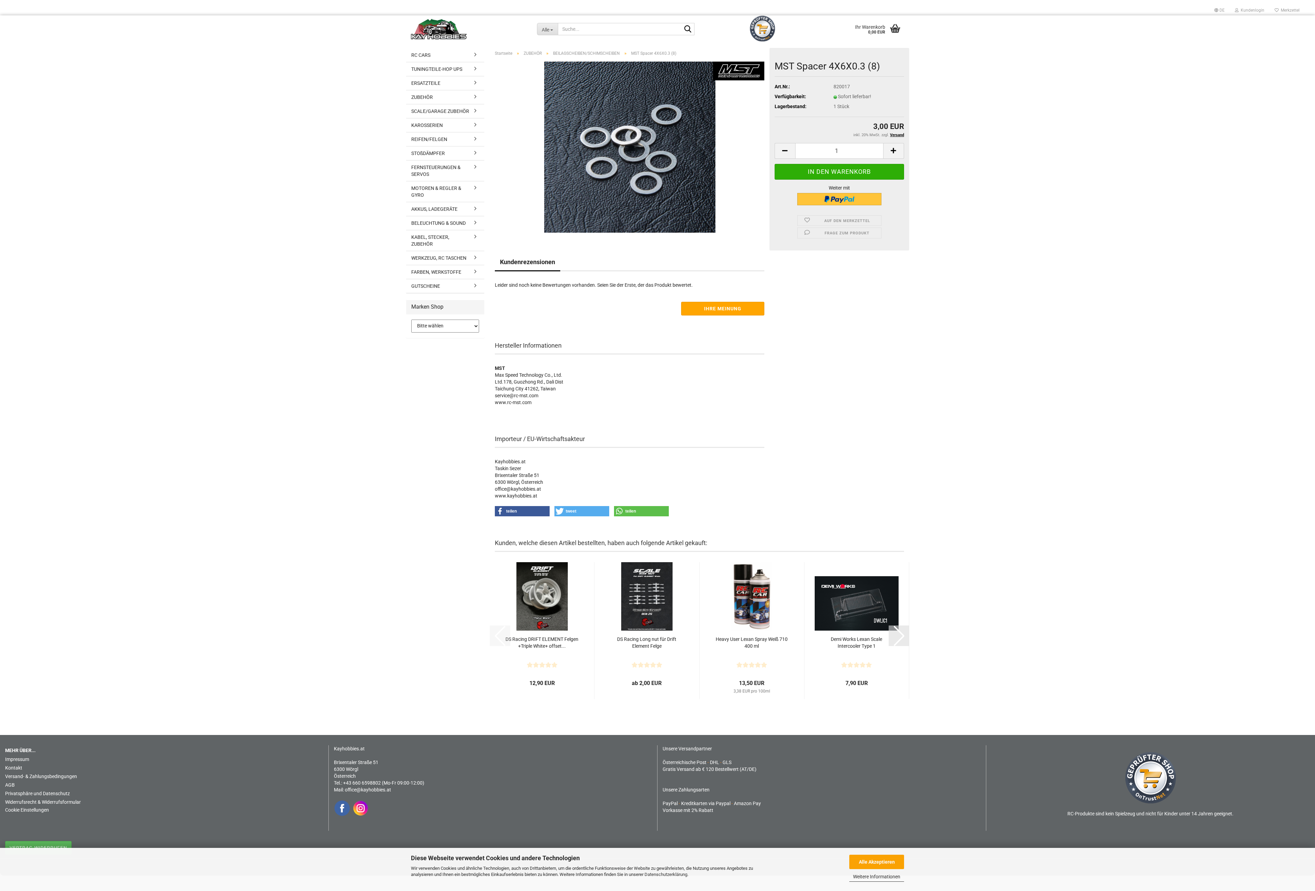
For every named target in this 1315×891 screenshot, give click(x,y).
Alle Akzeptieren (877, 862)
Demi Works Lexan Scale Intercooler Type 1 (856, 642)
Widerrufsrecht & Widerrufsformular (43, 802)
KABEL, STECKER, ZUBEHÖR (430, 240)
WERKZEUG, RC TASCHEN (438, 258)
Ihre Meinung (722, 308)
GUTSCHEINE (425, 286)
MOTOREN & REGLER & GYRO (436, 191)
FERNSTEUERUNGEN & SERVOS (436, 171)
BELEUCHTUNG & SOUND (438, 223)
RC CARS (420, 55)
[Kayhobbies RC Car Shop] (469, 29)
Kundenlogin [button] (1251, 10)
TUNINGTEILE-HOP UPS (436, 69)
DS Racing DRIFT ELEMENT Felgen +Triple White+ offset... (541, 642)
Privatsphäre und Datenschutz (37, 793)
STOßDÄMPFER (428, 153)
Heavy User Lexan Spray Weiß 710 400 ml (752, 642)
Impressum (17, 759)
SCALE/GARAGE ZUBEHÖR (440, 111)
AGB (10, 785)
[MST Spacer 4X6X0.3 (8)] (629, 147)
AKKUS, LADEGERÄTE (434, 209)
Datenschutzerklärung (665, 874)
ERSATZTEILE (425, 83)
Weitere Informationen (876, 876)
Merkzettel (1289, 10)
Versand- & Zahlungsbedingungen (41, 776)
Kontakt (13, 768)
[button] (1219, 10)
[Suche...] (687, 29)
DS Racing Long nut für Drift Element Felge (646, 642)
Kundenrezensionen (527, 262)
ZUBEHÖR (422, 97)
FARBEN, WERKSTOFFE (436, 272)
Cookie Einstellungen (27, 810)
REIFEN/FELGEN (429, 139)
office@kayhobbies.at (368, 789)
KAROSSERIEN (427, 125)
